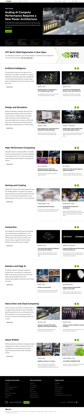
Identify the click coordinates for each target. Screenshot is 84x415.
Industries (25, 1)
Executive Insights (59, 387)
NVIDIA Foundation (9, 389)
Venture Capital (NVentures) (11, 387)
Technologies (8, 395)
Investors (7, 385)
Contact (55, 411)
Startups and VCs (58, 389)
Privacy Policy (8, 411)
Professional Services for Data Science (63, 395)
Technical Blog (33, 387)
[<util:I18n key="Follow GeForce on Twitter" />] (74, 402)
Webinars (32, 389)
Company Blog (33, 385)
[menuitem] (15, 1)
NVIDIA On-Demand (34, 397)
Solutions (20, 1)
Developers (57, 383)
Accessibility (32, 411)
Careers (6, 397)
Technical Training (59, 393)
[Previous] (75, 68)
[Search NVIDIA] (70, 1)
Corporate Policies (40, 411)
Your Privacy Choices (16, 411)
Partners (57, 385)
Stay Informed (33, 391)
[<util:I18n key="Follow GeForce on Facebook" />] (68, 402)
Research (7, 391)
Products (15, 1)
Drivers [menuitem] (59, 1)
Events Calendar (33, 393)
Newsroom (32, 383)
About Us (7, 383)
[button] (72, 1)
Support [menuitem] (64, 1)
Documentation (58, 391)
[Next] (78, 68)
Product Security (48, 411)
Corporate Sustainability (10, 393)
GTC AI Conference (34, 395)
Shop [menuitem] (56, 1)
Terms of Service (25, 411)
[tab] (10, 42)
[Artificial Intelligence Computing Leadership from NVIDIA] (8, 1)
